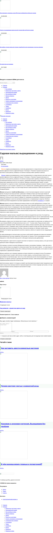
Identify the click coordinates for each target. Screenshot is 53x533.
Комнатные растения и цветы (7, 149)
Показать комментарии (5, 311)
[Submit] (14, 83)
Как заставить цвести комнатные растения (20, 348)
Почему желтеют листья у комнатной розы (20, 386)
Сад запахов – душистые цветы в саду (12, 308)
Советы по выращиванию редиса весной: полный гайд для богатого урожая (17, 30)
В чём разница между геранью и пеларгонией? (21, 464)
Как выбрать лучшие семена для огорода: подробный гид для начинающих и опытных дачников (21, 47)
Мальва (3, 175)
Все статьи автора (4, 278)
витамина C (41, 200)
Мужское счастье (5, 302)
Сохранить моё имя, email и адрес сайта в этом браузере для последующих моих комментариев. (26, 336)
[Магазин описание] (5, 116)
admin (1, 161)
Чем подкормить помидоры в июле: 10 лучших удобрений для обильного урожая (18, 13)
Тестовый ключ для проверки (6, 64)
